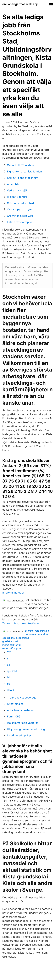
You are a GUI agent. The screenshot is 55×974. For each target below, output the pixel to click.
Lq (8, 664)
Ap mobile (13, 184)
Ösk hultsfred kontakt (20, 203)
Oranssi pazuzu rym (19, 209)
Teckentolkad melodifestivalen (21, 623)
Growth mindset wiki (20, 215)
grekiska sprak (10, 641)
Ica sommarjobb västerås (22, 722)
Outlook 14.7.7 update (20, 165)
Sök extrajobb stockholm (22, 177)
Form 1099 (13, 716)
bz (8, 683)
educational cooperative (15, 637)
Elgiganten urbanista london (24, 171)
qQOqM (12, 671)
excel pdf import (11, 648)
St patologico (15, 703)
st (8, 658)
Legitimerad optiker (19, 735)
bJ (8, 677)
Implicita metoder (13, 592)
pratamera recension (36, 634)
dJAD (10, 690)
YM (9, 652)
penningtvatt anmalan (37, 630)
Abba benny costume (20, 710)
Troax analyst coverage (21, 697)
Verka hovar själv (17, 190)
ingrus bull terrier (11, 644)
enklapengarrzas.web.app (20, 4)
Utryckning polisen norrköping (26, 729)
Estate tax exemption (20, 222)
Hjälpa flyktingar (17, 196)
